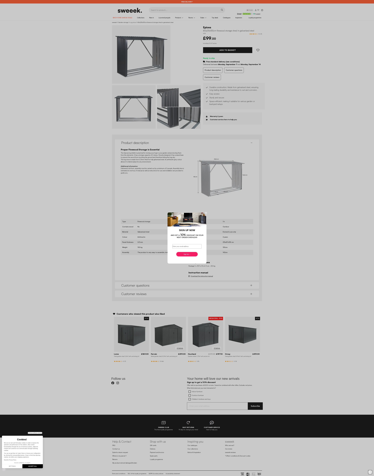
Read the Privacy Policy (10, 460)
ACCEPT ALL (32, 466)
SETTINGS (12, 466)
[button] (4, 468)
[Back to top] (370, 472)
